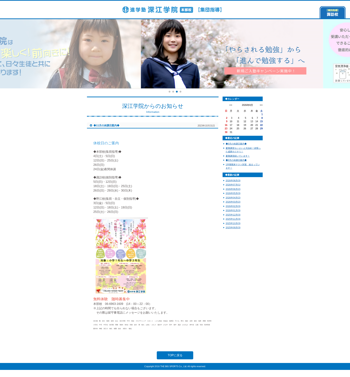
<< (230, 105)
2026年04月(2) (233, 197)
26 (245, 128)
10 (231, 121)
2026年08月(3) (233, 180)
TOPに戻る (175, 355)
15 (261, 121)
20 (251, 125)
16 (226, 125)
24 (231, 128)
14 (256, 121)
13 (251, 121)
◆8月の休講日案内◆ (236, 160)
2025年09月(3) (233, 227)
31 (231, 132)
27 (251, 128)
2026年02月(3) (233, 206)
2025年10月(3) (233, 223)
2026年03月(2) (233, 202)
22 (261, 125)
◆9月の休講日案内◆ (236, 143)
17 (231, 125)
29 (261, 128)
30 (226, 132)
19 (245, 125)
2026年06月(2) (233, 189)
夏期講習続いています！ (238, 156)
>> (261, 105)
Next (272, 54)
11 (238, 121)
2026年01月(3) (233, 210)
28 (256, 128)
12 (245, 121)
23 (226, 128)
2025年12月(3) (233, 215)
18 (238, 125)
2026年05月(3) (233, 193)
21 (256, 125)
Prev (78, 54)
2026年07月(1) (233, 184)
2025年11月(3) (233, 219)
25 (238, 128)
